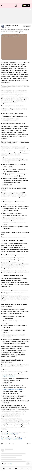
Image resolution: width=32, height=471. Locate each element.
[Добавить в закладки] (6, 443)
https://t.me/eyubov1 (9, 376)
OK (28, 463)
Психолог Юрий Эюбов (11, 25)
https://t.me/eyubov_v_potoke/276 (13, 389)
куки (11, 463)
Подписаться (26, 26)
